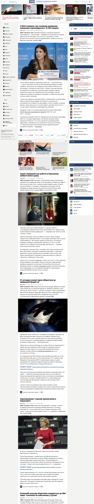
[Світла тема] (1, 2)
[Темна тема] (6, 2)
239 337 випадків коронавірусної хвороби (33, 112)
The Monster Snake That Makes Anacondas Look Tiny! (58, 168)
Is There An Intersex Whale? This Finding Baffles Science (42, 153)
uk (89, 1)
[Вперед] (92, 13)
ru (92, 1)
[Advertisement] (81, 152)
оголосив (38, 260)
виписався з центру (45, 266)
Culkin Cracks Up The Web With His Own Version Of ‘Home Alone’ (26, 153)
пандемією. (38, 126)
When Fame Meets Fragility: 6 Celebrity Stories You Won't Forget (59, 153)
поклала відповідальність (46, 351)
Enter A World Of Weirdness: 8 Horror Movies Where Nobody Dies (42, 168)
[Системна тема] (4, 2)
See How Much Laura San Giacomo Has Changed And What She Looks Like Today (26, 168)
